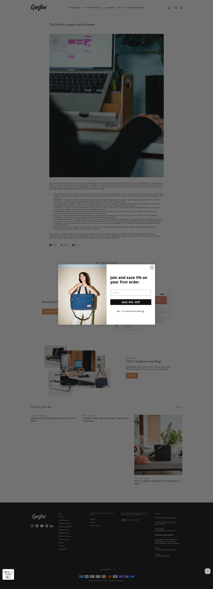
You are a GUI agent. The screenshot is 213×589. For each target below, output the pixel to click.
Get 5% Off (131, 302)
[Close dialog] (152, 267)
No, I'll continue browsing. (131, 311)
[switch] (8, 577)
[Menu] (12, 570)
